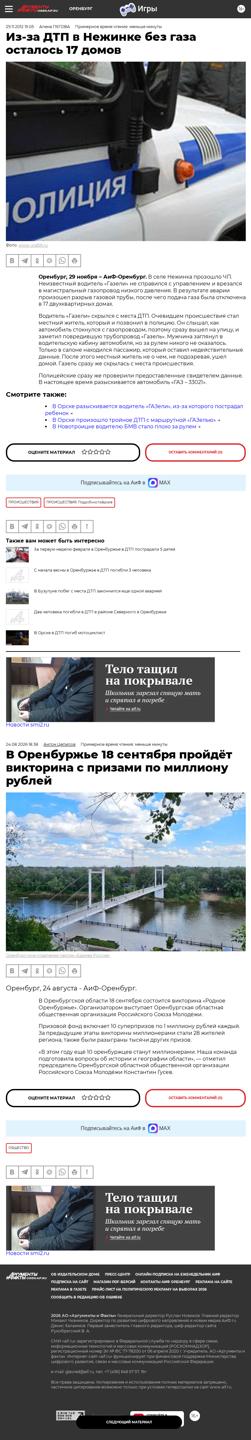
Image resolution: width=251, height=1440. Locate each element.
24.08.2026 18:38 (22, 744)
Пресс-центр (117, 1274)
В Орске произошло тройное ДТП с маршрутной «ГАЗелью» (134, 420)
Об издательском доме (75, 1274)
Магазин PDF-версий (114, 1282)
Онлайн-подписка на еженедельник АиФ (177, 1274)
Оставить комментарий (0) (196, 452)
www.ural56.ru (33, 245)
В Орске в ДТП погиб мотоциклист (69, 632)
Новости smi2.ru (27, 725)
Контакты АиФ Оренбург (165, 1282)
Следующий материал (129, 1422)
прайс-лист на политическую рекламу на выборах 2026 (149, 1289)
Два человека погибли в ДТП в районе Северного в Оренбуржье (100, 611)
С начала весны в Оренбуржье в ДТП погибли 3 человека (92, 570)
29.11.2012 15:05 (20, 26)
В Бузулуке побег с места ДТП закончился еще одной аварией (98, 591)
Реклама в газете (69, 1289)
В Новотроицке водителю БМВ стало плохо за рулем (124, 426)
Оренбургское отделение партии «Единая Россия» (58, 955)
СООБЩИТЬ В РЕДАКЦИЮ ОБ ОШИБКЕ (86, 1297)
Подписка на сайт (69, 1282)
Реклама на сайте (213, 1282)
